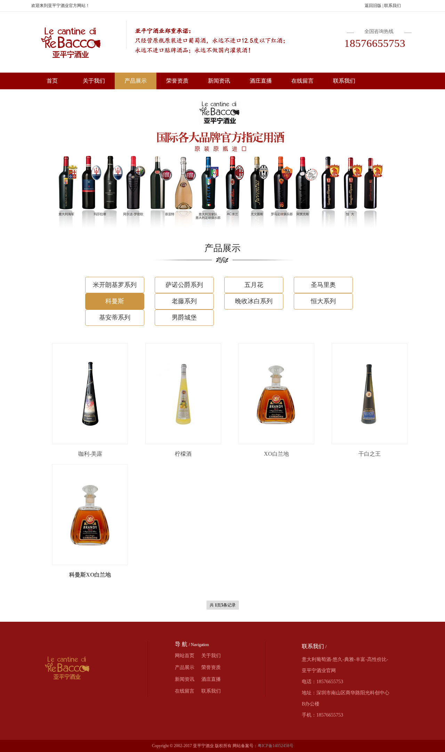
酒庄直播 (261, 81)
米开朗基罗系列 (115, 284)
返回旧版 (373, 5)
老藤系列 (184, 301)
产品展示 (135, 81)
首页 (52, 81)
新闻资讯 (219, 81)
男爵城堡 (184, 317)
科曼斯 (114, 301)
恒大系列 (323, 301)
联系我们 (392, 5)
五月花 (253, 284)
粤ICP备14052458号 (275, 745)
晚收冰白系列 (254, 301)
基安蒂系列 (114, 317)
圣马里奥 (323, 284)
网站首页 (184, 655)
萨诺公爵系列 (184, 284)
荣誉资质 (177, 81)
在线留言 (302, 81)
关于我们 (94, 81)
